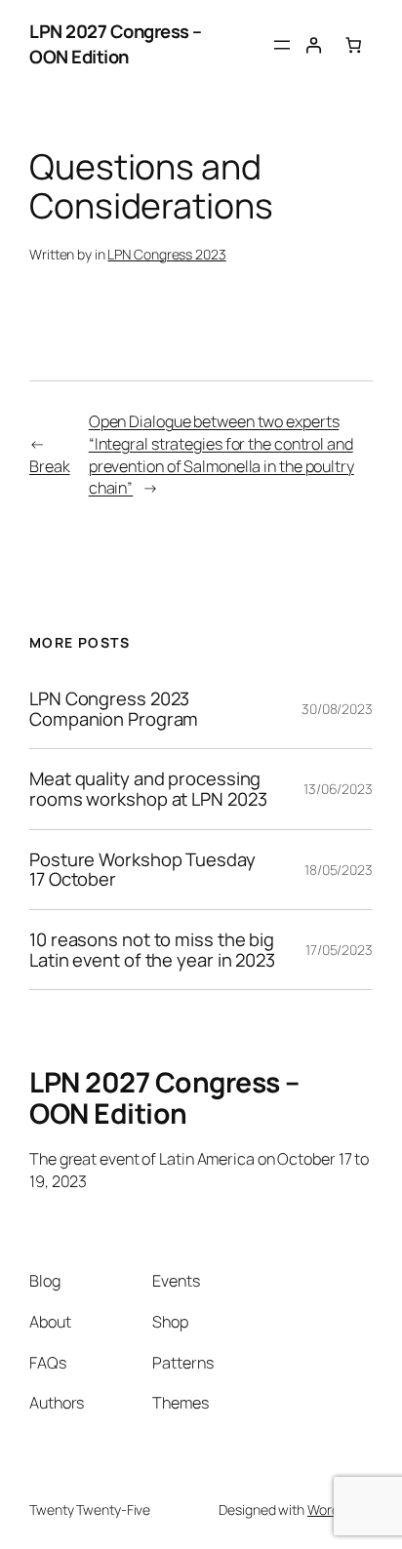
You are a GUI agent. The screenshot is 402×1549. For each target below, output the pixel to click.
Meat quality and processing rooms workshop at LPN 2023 (147, 789)
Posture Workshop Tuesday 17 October (142, 870)
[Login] (313, 43)
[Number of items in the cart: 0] (353, 43)
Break (49, 466)
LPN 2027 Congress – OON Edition (115, 44)
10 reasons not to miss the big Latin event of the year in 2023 (152, 950)
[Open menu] (282, 45)
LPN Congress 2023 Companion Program (113, 709)
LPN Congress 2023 (166, 254)
